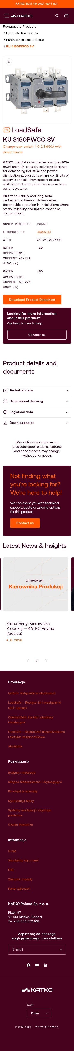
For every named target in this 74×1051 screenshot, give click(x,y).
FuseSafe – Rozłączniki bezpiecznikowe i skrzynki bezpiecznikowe (36, 734)
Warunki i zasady (20, 879)
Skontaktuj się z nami (23, 860)
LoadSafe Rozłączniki (22, 33)
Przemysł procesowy (23, 791)
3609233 (44, 232)
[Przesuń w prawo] (46, 660)
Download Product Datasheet (32, 299)
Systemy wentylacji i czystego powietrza (29, 813)
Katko (28, 1026)
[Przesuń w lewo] (27, 660)
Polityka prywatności (47, 1026)
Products (29, 26)
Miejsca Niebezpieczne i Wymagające (35, 782)
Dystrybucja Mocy (21, 801)
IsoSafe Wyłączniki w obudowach (32, 693)
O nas (12, 851)
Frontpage (10, 26)
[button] (57, 15)
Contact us (37, 334)
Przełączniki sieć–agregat (25, 39)
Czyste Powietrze (20, 824)
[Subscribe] (61, 950)
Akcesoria (15, 746)
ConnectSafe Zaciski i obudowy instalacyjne (30, 720)
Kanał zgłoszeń (19, 888)
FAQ (11, 869)
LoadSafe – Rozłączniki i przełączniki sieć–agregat (34, 705)
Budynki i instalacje (22, 772)
